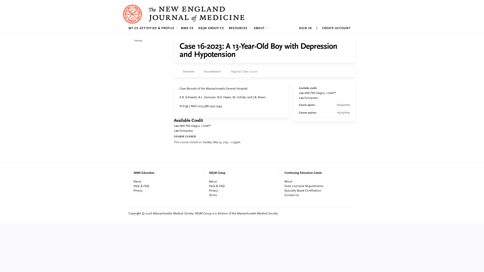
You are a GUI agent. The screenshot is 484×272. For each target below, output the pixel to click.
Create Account (336, 28)
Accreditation (212, 71)
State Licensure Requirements (303, 186)
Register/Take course (244, 71)
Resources (238, 28)
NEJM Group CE (211, 28)
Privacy (137, 190)
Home (138, 40)
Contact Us (291, 195)
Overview (188, 71)
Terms (213, 195)
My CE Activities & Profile (151, 28)
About (259, 28)
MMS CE (187, 28)
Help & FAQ (141, 186)
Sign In (305, 28)
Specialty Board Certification (302, 190)
